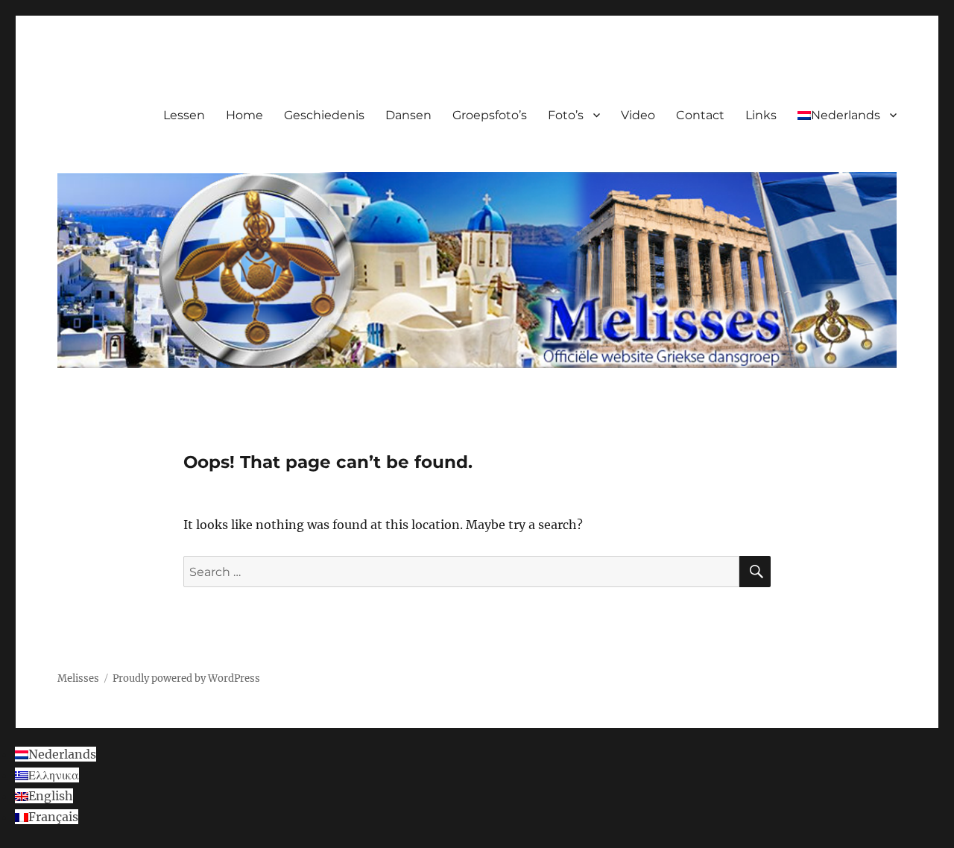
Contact (700, 115)
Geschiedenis (324, 115)
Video (638, 115)
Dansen (408, 115)
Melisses (78, 678)
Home (244, 115)
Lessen (184, 115)
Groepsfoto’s (489, 115)
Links (761, 115)
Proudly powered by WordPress (186, 678)
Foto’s (566, 115)
